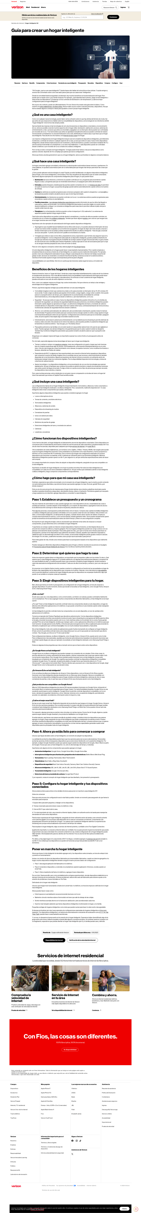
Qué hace (25, 83)
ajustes (85, 218)
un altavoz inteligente (58, 218)
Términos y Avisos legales (48, 1142)
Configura (115, 83)
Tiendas (104, 1)
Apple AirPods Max (47, 1101)
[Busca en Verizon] (110, 7)
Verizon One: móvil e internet (19, 1109)
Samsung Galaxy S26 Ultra (49, 1097)
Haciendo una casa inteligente (67, 83)
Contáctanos (85, 1)
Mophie (73, 1101)
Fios (42, 1114)
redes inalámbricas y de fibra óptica (51, 106)
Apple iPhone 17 (45, 1088)
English (127, 1)
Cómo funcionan (52, 83)
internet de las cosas (70, 135)
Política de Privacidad (48, 1185)
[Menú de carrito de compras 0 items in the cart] (129, 7)
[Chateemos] (136, 1209)
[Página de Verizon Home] (17, 7)
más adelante (102, 570)
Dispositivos (99, 83)
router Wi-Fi (91, 446)
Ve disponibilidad (70, 1049)
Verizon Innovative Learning (18, 1157)
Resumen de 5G (15, 1170)
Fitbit (73, 1109)
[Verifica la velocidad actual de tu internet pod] (30, 988)
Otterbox (74, 1088)
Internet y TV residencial (17, 1105)
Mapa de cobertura (116, 1)
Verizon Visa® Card (47, 1118)
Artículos (13, 1162)
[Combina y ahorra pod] (111, 988)
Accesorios (13, 1093)
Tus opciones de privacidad (64, 1185)
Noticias (13, 1149)
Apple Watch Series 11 (47, 1109)
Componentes (40, 83)
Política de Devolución (108, 1093)
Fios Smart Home (79, 247)
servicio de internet (78, 446)
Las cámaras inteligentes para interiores (62, 202)
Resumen (17, 83)
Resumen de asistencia (109, 1088)
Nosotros (13, 1140)
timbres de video (95, 185)
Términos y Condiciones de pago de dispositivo (52, 1148)
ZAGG (73, 1093)
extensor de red (92, 839)
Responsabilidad (15, 1153)
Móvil (28, 7)
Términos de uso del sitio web (51, 1190)
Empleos (13, 1145)
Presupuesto (82, 83)
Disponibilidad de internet (54, 940)
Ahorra (43, 7)
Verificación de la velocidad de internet (82, 940)
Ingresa (104, 1105)
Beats (73, 1097)
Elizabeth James (76, 1114)
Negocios (23, 1)
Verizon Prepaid (15, 1101)
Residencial (35, 7)
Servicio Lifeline (107, 1114)
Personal (14, 1)
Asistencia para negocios (109, 1101)
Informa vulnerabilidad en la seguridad (52, 1153)
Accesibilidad (106, 1118)
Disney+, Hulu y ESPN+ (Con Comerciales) (54, 1105)
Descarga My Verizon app (110, 1109)
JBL (72, 1105)
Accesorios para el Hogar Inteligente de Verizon (49, 547)
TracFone (13, 1118)
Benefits (32, 83)
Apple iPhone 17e (46, 1093)
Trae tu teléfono (15, 1114)
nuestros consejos (61, 344)
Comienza (95, 1010)
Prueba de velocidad (18, 1010)
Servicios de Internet (17, 23)
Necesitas (91, 83)
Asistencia (96, 1)
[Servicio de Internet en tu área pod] (70, 988)
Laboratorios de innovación (18, 1174)
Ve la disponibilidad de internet (62, 1010)
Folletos (12, 1166)
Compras (107, 83)
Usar (121, 83)
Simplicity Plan (14, 1097)
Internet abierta (91, 1185)
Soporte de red (106, 1122)
